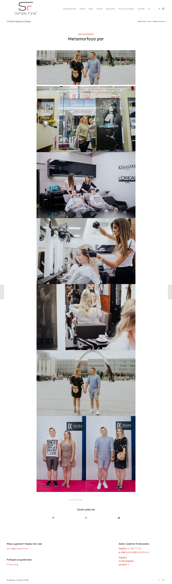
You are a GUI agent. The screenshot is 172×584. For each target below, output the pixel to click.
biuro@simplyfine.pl (17, 548)
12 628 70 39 (134, 548)
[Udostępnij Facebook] (53, 518)
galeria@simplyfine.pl (137, 552)
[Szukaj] (149, 8)
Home (149, 21)
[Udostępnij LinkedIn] (119, 518)
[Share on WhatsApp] (86, 518)
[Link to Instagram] (163, 9)
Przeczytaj (12, 564)
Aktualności (86, 34)
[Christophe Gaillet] (2, 292)
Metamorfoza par (86, 38)
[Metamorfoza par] (86, 67)
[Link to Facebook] (159, 9)
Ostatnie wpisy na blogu (19, 21)
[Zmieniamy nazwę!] (170, 292)
